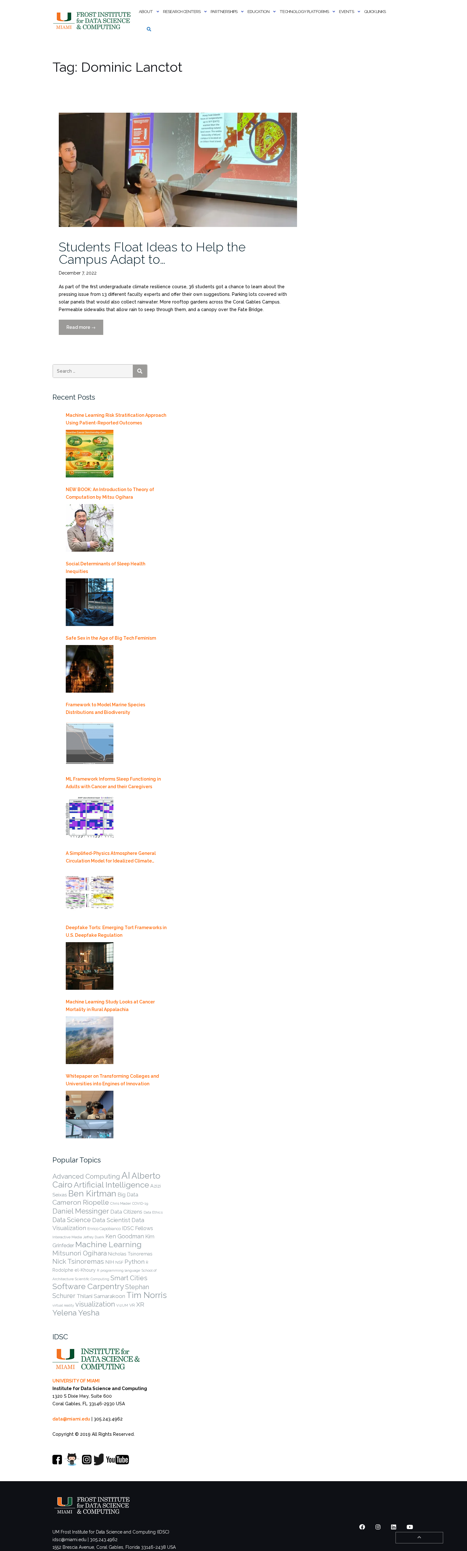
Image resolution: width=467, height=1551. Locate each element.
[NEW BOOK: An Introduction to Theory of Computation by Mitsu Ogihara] (89, 528)
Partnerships (224, 11)
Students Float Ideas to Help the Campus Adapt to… (152, 253)
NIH (109, 1262)
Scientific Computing (92, 1279)
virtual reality (63, 1305)
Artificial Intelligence (111, 1184)
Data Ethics (153, 1212)
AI (125, 1175)
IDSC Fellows (137, 1228)
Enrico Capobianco (104, 1228)
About (146, 11)
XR (140, 1304)
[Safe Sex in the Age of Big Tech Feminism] (89, 669)
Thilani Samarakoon (101, 1296)
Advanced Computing (86, 1176)
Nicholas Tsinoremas (130, 1253)
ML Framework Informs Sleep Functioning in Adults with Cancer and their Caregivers (113, 782)
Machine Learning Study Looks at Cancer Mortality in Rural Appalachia (110, 1005)
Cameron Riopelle (80, 1202)
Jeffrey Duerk (93, 1237)
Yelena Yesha (75, 1312)
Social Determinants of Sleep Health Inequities (105, 567)
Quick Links (375, 11)
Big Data (128, 1194)
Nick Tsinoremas (78, 1261)
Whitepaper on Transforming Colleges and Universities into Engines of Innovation (112, 1080)
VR (132, 1305)
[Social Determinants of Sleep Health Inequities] (89, 602)
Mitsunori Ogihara (79, 1253)
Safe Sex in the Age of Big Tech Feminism (111, 638)
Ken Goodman (124, 1236)
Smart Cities (129, 1278)
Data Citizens (126, 1211)
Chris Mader (120, 1203)
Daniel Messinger (80, 1211)
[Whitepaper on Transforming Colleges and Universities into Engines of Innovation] (89, 1114)
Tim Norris (146, 1295)
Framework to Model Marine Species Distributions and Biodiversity (105, 708)
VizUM (122, 1305)
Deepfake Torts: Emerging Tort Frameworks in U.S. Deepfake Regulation (116, 931)
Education (258, 11)
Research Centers (181, 11)
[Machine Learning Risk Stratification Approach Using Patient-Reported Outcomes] (89, 453)
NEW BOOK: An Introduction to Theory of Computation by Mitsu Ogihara (110, 493)
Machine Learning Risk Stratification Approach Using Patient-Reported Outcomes (116, 419)
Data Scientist (111, 1219)
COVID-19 (140, 1203)
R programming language (118, 1270)
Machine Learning (108, 1244)
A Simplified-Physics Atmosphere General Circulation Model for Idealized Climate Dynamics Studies (111, 858)
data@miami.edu (71, 1418)
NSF (119, 1262)
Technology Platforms (304, 11)
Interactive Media (67, 1237)
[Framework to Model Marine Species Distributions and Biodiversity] (89, 743)
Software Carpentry (88, 1286)
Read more (84, 330)
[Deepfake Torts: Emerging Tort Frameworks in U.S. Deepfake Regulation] (89, 966)
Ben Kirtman (92, 1193)
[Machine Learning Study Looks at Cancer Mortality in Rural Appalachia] (89, 1040)
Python (135, 1261)
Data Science (71, 1220)
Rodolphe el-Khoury (74, 1270)
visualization (95, 1304)
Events (346, 11)
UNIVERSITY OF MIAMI (76, 1380)
